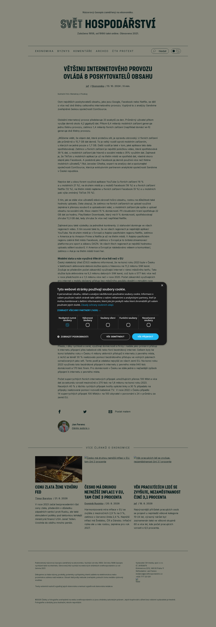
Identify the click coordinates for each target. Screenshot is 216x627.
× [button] (162, 285)
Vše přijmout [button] (145, 336)
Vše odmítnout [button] (115, 336)
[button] (108, 310)
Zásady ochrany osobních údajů (97, 304)
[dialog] (108, 313)
